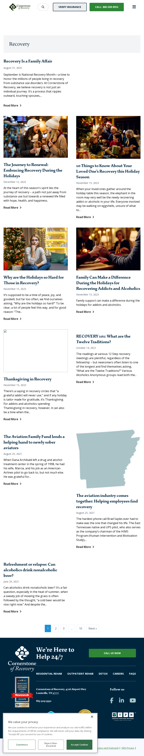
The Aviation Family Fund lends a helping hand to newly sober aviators (34, 442)
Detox (103, 673)
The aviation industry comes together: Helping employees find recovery (107, 501)
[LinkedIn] (121, 700)
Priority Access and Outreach (103, 748)
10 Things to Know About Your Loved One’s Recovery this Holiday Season (108, 171)
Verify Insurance (69, 7)
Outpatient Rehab (80, 673)
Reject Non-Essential (51, 745)
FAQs (132, 673)
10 (80, 628)
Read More (11, 105)
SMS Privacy (127, 748)
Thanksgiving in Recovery (27, 379)
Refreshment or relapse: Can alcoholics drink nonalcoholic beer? (30, 570)
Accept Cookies (79, 744)
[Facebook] (111, 700)
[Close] (92, 717)
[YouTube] (133, 700)
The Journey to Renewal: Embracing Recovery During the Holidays (33, 170)
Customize (22, 744)
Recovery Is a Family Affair (28, 61)
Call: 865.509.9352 (106, 7)
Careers (118, 673)
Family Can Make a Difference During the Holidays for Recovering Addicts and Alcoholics (108, 283)
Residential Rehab (49, 673)
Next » (93, 628)
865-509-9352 (43, 700)
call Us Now (112, 653)
